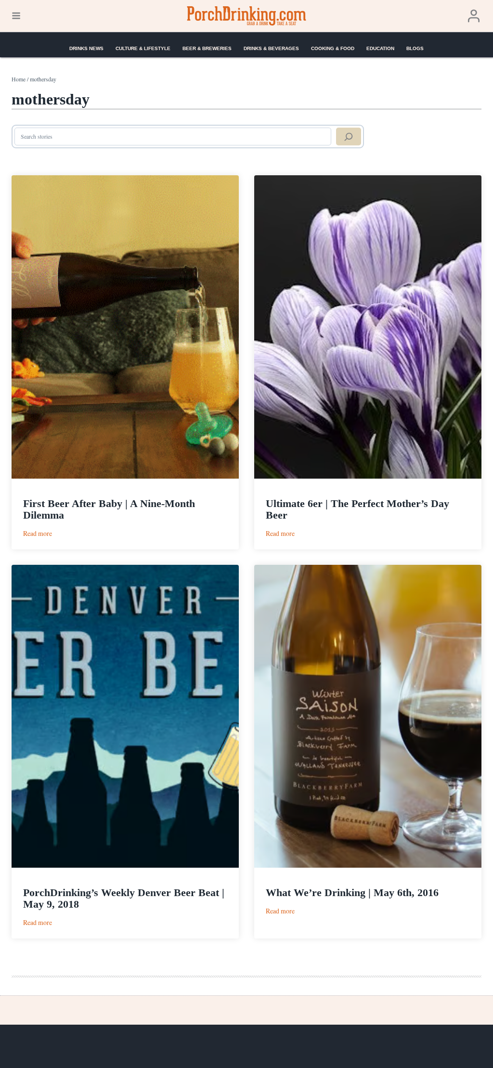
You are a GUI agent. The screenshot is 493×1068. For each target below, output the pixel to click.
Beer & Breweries (207, 48)
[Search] (348, 137)
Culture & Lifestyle (143, 48)
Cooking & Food (332, 48)
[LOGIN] (473, 16)
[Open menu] (16, 16)
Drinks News (86, 48)
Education (380, 48)
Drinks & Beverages (271, 48)
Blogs (415, 48)
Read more (37, 533)
